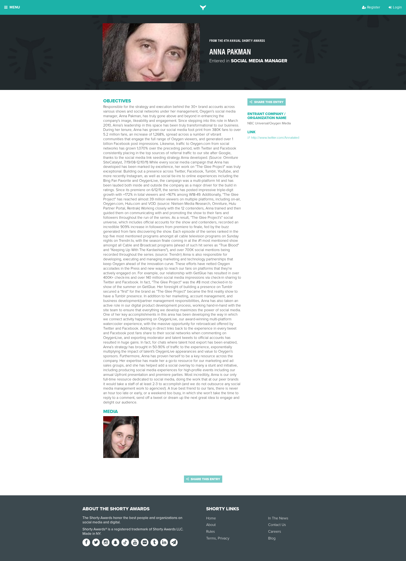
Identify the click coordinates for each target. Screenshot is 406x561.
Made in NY (91, 533)
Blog (272, 538)
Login (397, 7)
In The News (278, 518)
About (211, 525)
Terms (211, 538)
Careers (274, 531)
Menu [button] (15, 7)
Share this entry (268, 102)
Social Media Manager (259, 61)
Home (211, 518)
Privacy (223, 538)
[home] (203, 7)
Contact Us (277, 525)
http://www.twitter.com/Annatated (274, 138)
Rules (210, 531)
